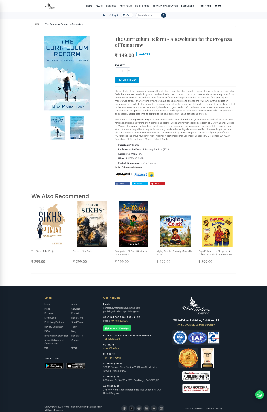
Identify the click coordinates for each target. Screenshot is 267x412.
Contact (205, 6)
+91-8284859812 (112, 339)
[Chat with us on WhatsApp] (259, 394)
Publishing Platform (54, 322)
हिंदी (218, 6)
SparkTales (77, 322)
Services (111, 6)
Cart (127, 15)
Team (74, 326)
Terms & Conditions (193, 408)
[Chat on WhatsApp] (133, 328)
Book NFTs (77, 335)
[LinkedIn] (146, 408)
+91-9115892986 (119, 320)
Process (48, 313)
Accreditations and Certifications (54, 342)
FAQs (47, 331)
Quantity (120, 65)
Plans (99, 6)
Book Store (142, 6)
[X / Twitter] (132, 408)
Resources (189, 6)
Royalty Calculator (165, 6)
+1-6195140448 (111, 348)
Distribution (50, 317)
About (74, 304)
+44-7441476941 (112, 357)
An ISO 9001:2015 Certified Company (196, 325)
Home (89, 6)
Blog (73, 331)
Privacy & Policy (214, 408)
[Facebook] (124, 408)
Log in (114, 15)
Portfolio (126, 6)
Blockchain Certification (56, 335)
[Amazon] (161, 408)
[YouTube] (154, 408)
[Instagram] (139, 408)
